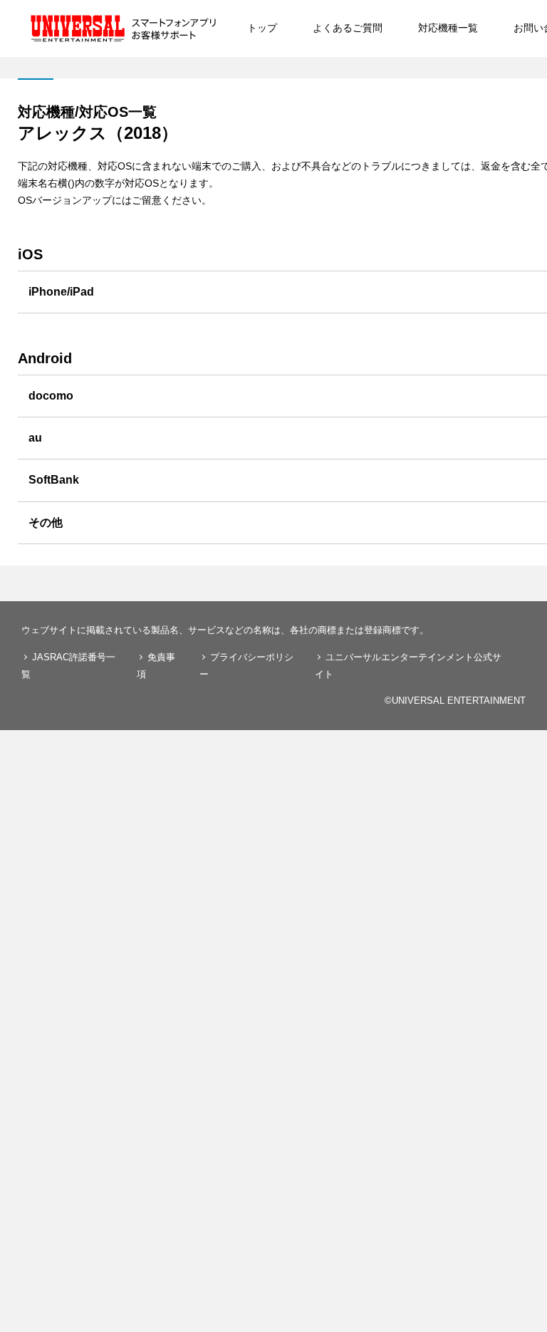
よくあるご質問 (347, 27)
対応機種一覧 (448, 27)
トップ (262, 27)
